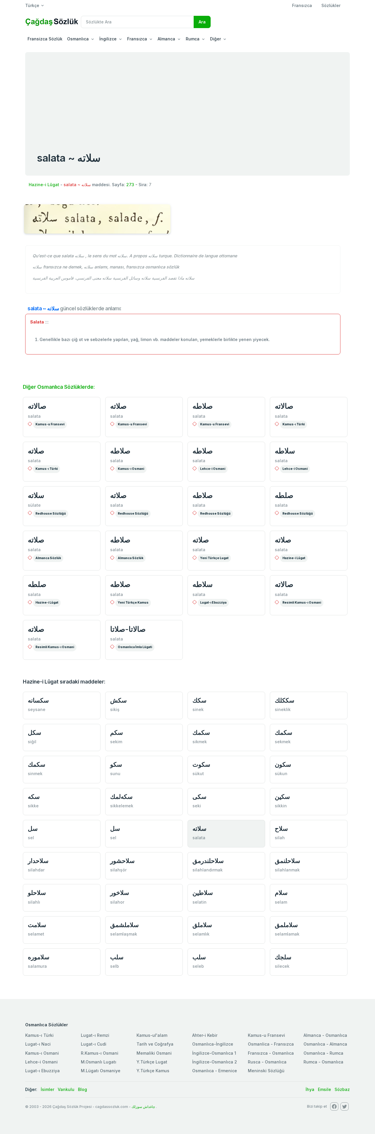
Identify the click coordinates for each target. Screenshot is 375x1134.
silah (280, 837)
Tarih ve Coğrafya (155, 1044)
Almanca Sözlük (48, 558)
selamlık (200, 933)
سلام (281, 892)
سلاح (281, 828)
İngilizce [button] (108, 38)
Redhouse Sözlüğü (50, 513)
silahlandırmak (207, 869)
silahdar (36, 869)
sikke (33, 805)
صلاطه (202, 406)
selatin (199, 902)
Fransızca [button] (137, 38)
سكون (283, 764)
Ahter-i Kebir (204, 1035)
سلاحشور (122, 860)
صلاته (118, 406)
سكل (34, 732)
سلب (117, 957)
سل (33, 828)
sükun (281, 773)
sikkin (281, 805)
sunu (115, 773)
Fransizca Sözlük (45, 38)
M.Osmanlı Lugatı (98, 1061)
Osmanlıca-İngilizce (212, 1044)
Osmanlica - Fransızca (271, 1044)
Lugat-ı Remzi (95, 1035)
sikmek (199, 741)
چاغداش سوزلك (143, 1106)
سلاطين (202, 892)
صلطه (284, 495)
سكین (282, 796)
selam (281, 902)
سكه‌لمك (121, 796)
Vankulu (66, 1089)
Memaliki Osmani (154, 1053)
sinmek (35, 773)
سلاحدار (38, 860)
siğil (32, 741)
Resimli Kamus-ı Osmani (301, 602)
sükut (198, 773)
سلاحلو (37, 892)
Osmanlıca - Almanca (325, 1044)
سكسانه (38, 700)
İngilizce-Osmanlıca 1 (214, 1053)
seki (196, 805)
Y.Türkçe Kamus (153, 1070)
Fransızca (302, 5)
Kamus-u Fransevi (49, 424)
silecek (282, 966)
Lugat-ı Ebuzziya (213, 602)
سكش (118, 700)
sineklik (283, 709)
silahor (117, 902)
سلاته (36, 495)
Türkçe (32, 5)
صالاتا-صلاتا (128, 629)
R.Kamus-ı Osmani (99, 1053)
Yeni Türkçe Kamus (133, 602)
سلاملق (202, 925)
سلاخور (119, 892)
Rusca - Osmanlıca (267, 1061)
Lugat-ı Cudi (93, 1044)
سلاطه (285, 450)
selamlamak (287, 933)
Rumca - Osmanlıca (323, 1061)
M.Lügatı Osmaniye (100, 1070)
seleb (198, 966)
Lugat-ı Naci (38, 1044)
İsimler (47, 1089)
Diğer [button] (215, 38)
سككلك (284, 700)
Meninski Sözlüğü (266, 1070)
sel (31, 837)
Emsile (324, 1089)
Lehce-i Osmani (212, 469)
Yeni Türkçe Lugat (214, 558)
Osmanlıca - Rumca (323, 1053)
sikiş (115, 709)
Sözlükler (330, 5)
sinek (198, 709)
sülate (34, 505)
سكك (199, 700)
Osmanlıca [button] (78, 38)
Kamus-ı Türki (293, 424)
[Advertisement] (187, 96)
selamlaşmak (123, 933)
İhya (310, 1089)
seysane (36, 709)
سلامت (37, 925)
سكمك (201, 732)
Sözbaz (342, 1089)
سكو (116, 764)
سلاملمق (286, 925)
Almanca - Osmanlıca (325, 1035)
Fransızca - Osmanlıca (271, 1053)
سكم (116, 732)
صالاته (37, 406)
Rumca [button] (193, 38)
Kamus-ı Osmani (131, 469)
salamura (37, 966)
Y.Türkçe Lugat (152, 1061)
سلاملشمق (124, 925)
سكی (199, 796)
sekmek (283, 741)
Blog (82, 1089)
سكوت (201, 764)
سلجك (283, 957)
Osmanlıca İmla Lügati (135, 647)
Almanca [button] (166, 38)
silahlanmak (287, 869)
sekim (116, 741)
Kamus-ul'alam (152, 1035)
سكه (34, 796)
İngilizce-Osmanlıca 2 (214, 1061)
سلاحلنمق (287, 860)
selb (114, 966)
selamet (36, 933)
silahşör (118, 869)
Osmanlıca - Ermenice (214, 1070)
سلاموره (39, 957)
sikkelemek (121, 805)
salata (34, 416)
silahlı (34, 902)
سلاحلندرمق (208, 860)
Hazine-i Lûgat (44, 184)
